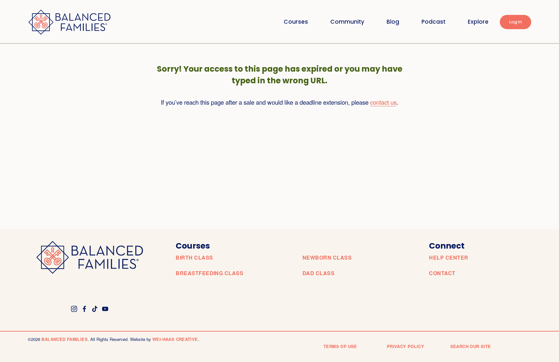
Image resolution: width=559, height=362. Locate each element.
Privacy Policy (405, 346)
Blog (393, 22)
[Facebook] (84, 309)
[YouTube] (105, 309)
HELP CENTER (448, 257)
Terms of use (340, 346)
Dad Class (318, 273)
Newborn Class (327, 257)
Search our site (470, 346)
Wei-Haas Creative (175, 339)
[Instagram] (74, 309)
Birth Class (194, 257)
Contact (442, 273)
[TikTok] (95, 309)
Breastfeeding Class (209, 273)
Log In (515, 22)
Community (347, 22)
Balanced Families (64, 339)
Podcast (433, 22)
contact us (383, 102)
